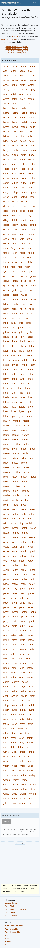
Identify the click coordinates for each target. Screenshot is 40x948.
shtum (14, 696)
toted (21, 738)
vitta (21, 770)
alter (5, 75)
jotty (29, 332)
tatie (5, 719)
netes (32, 509)
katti (22, 341)
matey (16, 425)
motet (26, 467)
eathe (15, 229)
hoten (32, 304)
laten (22, 369)
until (5, 756)
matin (6, 430)
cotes (6, 178)
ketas (31, 341)
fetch (14, 252)
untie (31, 751)
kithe (21, 350)
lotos (6, 402)
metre (6, 453)
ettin (14, 239)
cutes (24, 183)
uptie (6, 761)
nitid (14, 518)
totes (14, 742)
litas (5, 388)
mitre (31, 458)
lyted (22, 411)
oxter (6, 574)
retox (14, 654)
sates (25, 682)
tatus (6, 724)
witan (24, 784)
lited (13, 388)
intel (12, 318)
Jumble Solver (11, 903)
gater (32, 271)
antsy (6, 89)
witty (14, 793)
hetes (15, 299)
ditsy (5, 215)
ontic (14, 551)
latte (22, 378)
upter (31, 756)
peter (14, 593)
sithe (22, 700)
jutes (14, 336)
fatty (13, 248)
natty (23, 509)
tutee (30, 742)
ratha (30, 635)
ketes (15, 346)
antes (33, 80)
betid (15, 127)
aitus (22, 71)
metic (6, 448)
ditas (6, 210)
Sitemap (8, 935)
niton (21, 518)
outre (15, 570)
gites (23, 280)
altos (22, 75)
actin (15, 66)
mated (16, 420)
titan (12, 728)
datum (6, 206)
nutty (6, 537)
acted (6, 66)
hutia (31, 308)
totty (22, 742)
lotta (22, 402)
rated (31, 630)
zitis (30, 803)
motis (15, 476)
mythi (15, 500)
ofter (30, 546)
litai (30, 383)
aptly (32, 89)
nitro (5, 523)
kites (13, 350)
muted (6, 490)
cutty (6, 192)
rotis (14, 668)
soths (23, 705)
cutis (22, 187)
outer (24, 565)
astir (22, 99)
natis (15, 509)
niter (31, 514)
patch (15, 574)
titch (20, 728)
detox (25, 206)
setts (23, 691)
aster (14, 99)
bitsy (14, 136)
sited (6, 700)
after (5, 71)
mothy (26, 472)
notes (33, 528)
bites (22, 131)
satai (21, 677)
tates (21, 714)
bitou (6, 136)
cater (15, 164)
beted (15, 122)
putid (14, 621)
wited (6, 789)
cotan (22, 173)
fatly (5, 248)
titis (13, 733)
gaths (15, 276)
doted (23, 220)
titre (27, 733)
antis (14, 85)
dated (24, 197)
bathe (6, 113)
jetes (29, 327)
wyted (23, 793)
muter (16, 490)
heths (24, 299)
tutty (20, 747)
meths (26, 444)
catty (32, 164)
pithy (30, 602)
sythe (31, 710)
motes (16, 467)
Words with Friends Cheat (15, 909)
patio (6, 584)
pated (24, 574)
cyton (6, 197)
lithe (5, 392)
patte (6, 588)
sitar (32, 696)
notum (6, 532)
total (13, 738)
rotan (6, 663)
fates (30, 243)
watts (25, 780)
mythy (6, 504)
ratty (14, 644)
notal (29, 523)
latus (30, 378)
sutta (23, 710)
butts (32, 155)
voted (30, 770)
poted (15, 612)
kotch (21, 355)
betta (32, 127)
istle (5, 327)
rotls (21, 668)
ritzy (20, 658)
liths (20, 392)
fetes (31, 252)
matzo (25, 434)
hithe (6, 304)
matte (24, 430)
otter (13, 560)
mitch (25, 453)
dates (6, 201)
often (22, 546)
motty (24, 481)
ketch (6, 346)
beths (6, 127)
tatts (21, 719)
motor (24, 476)
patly (23, 584)
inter (20, 318)
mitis (23, 458)
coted (31, 173)
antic (6, 85)
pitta (21, 607)
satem (15, 682)
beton (24, 127)
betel (24, 122)
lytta (21, 416)
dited (22, 210)
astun (31, 99)
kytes (15, 364)
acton (24, 66)
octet (6, 546)
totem (30, 738)
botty (6, 150)
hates (24, 294)
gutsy (33, 285)
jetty (14, 332)
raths (14, 640)
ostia (31, 556)
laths (30, 374)
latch (6, 369)
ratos (6, 644)
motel (24, 462)
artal (5, 94)
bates (24, 108)
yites (31, 798)
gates (6, 276)
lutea (22, 406)
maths (26, 425)
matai (29, 416)
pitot (14, 607)
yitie (5, 803)
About (7, 938)
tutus (28, 747)
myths (24, 500)
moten (6, 467)
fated (22, 243)
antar (6, 80)
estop (32, 234)
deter (16, 206)
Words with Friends (9, 39)
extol (29, 239)
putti (31, 621)
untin (13, 756)
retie (5, 654)
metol (32, 448)
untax (22, 751)
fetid (5, 257)
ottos (21, 560)
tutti (13, 747)
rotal (28, 658)
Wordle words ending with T (17, 49)
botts (32, 145)
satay (30, 677)
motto (6, 481)
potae (30, 607)
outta (32, 570)
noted (15, 528)
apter (24, 89)
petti (13, 598)
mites (15, 458)
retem (23, 649)
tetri (5, 728)
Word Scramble (11, 929)
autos (30, 103)
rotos (14, 672)
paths (24, 579)
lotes (22, 397)
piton (6, 607)
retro (22, 654)
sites (14, 700)
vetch (6, 765)
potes (24, 612)
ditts (21, 215)
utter (14, 761)
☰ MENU (34, 3)
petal (31, 588)
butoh (15, 155)
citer (5, 173)
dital (33, 206)
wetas (6, 784)
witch (33, 784)
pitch (14, 602)
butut (14, 159)
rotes (6, 668)
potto (24, 616)
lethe (14, 383)
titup (5, 738)
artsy (6, 99)
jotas (21, 332)
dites (30, 210)
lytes (30, 411)
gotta (24, 285)
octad (6, 542)
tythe (6, 751)
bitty (5, 141)
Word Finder (10, 906)
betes (33, 122)
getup (6, 280)
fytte (5, 271)
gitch (15, 280)
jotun (6, 336)
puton (23, 621)
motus (6, 486)
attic (22, 103)
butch (15, 150)
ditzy (5, 220)
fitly (30, 262)
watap (32, 775)
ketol (23, 346)
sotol (31, 705)
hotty (14, 308)
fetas (6, 252)
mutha (6, 495)
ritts (13, 658)
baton (33, 113)
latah (32, 364)
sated (6, 682)
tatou (13, 719)
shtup (24, 696)
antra (22, 85)
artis (29, 94)
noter (24, 528)
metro (16, 453)
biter (14, 131)
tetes (14, 724)
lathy (6, 378)
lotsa (14, 402)
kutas (16, 360)
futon (27, 266)
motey (6, 472)
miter (6, 458)
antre (31, 85)
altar (30, 71)
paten (33, 574)
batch (6, 108)
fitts (20, 266)
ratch (23, 630)
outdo (6, 565)
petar (6, 593)
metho (16, 444)
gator (24, 276)
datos (15, 201)
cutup (15, 192)
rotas (14, 663)
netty (23, 514)
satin (6, 686)
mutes (25, 490)
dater (32, 197)
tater (13, 714)
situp (6, 705)
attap (6, 103)
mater (26, 420)
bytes (31, 159)
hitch (33, 299)
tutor (5, 747)
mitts (6, 462)
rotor (5, 672)
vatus (31, 761)
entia (32, 229)
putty (22, 626)
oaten (15, 537)
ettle (21, 239)
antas (15, 80)
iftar (5, 318)
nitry (13, 523)
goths (6, 285)
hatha (6, 299)
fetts (29, 257)
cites (13, 173)
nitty (21, 523)
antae (31, 75)
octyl (14, 546)
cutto (30, 187)
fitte (13, 266)
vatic (22, 761)
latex (6, 374)
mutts (6, 500)
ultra (14, 751)
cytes (33, 192)
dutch (24, 224)
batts (14, 117)
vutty (23, 775)
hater (15, 294)
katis (14, 341)
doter (31, 220)
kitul (13, 355)
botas (14, 141)
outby (30, 560)
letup (22, 383)
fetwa (15, 262)
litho (13, 392)
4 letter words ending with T (17, 53)
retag (31, 644)
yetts (23, 798)
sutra (14, 710)
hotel (23, 304)
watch (6, 780)
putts (14, 626)
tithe (5, 733)
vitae (14, 765)
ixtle (13, 327)
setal (6, 691)
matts (6, 434)
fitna (5, 266)
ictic (22, 313)
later (30, 369)
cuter (15, 183)
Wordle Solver (11, 915)
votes (15, 775)
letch (6, 383)
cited (30, 168)
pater (6, 579)
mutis (16, 495)
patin (32, 579)
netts (15, 514)
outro (24, 570)
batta (6, 117)
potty (6, 621)
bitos (30, 131)
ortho (23, 556)
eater (6, 229)
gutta (6, 290)
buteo (24, 150)
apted (15, 89)
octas (32, 542)
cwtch (24, 192)
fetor (13, 257)
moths (16, 472)
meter (25, 439)
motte (33, 476)
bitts (29, 136)
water (16, 780)
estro (6, 239)
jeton (6, 332)
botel (31, 141)
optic (14, 556)
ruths (30, 672)
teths (22, 724)
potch (6, 612)
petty (30, 598)
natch (24, 504)
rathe (6, 640)
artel (13, 94)
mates (6, 425)
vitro (13, 770)
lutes (13, 411)
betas (6, 122)
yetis (14, 798)
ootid (23, 551)
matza (15, 434)
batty (31, 117)
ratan (6, 630)
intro (21, 322)
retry (30, 654)
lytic (14, 416)
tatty (29, 719)
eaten (33, 224)
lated (14, 369)
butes (33, 150)
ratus (22, 644)
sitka (30, 700)
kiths (29, 350)
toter (5, 742)
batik (24, 113)
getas (33, 276)
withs (32, 789)
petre (31, 593)
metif (15, 448)
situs (14, 705)
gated (23, 271)
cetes (6, 168)
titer (28, 728)
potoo (6, 616)
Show (6, 821)
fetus (6, 262)
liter (20, 388)
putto (6, 626)
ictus (29, 313)
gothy (15, 285)
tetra (30, 724)
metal (6, 439)
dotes (6, 224)
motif (6, 476)
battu (23, 117)
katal (30, 336)
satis (14, 686)
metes (6, 444)
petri (5, 598)
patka (15, 584)
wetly (15, 784)
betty (6, 131)
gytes (23, 290)
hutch (23, 308)
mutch (26, 486)
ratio (22, 640)
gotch (32, 280)
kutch (25, 360)
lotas (14, 397)
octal (15, 542)
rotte (22, 672)
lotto (5, 406)
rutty (13, 677)
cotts (32, 178)
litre (28, 392)
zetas (22, 803)
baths (15, 113)
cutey (32, 183)
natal (15, 504)
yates (6, 798)
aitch (13, 71)
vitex (5, 770)
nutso (16, 532)
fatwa (21, 248)
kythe (24, 364)
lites (27, 388)
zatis (13, 803)
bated (15, 108)
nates (6, 509)
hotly (6, 308)
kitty (5, 355)
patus (23, 588)
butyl (22, 159)
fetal (29, 248)
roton (30, 668)
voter (6, 775)
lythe (6, 416)
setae (31, 686)
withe (24, 789)
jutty (22, 336)
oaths (32, 537)
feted (22, 252)
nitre (29, 518)
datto (24, 201)
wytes (32, 793)
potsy (15, 616)
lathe (14, 374)
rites (5, 658)
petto (21, 598)
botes (6, 145)
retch (14, 649)
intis (5, 322)
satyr (22, 686)
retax (6, 649)
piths (22, 602)
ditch (14, 210)
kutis (33, 360)
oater (23, 537)
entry (6, 234)
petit (22, 593)
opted (32, 551)
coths (15, 178)
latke (14, 378)
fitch (23, 262)
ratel (5, 635)
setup (32, 691)
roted (31, 663)
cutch (6, 183)
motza (16, 486)
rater (13, 635)
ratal (30, 626)
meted (15, 439)
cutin (14, 187)
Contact (8, 941)
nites (6, 518)
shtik (5, 696)
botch (23, 141)
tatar (5, 714)
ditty (29, 215)
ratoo (31, 640)
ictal (14, 313)
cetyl (14, 168)
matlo (15, 430)
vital (22, 765)
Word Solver (10, 912)
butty (6, 159)
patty (14, 588)
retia (31, 649)
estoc (23, 234)
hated (6, 294)
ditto (13, 215)
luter (5, 411)
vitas (30, 765)
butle (6, 155)
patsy (32, 584)
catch (6, 164)
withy (6, 793)
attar (14, 103)
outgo (6, 570)
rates (22, 635)
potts (32, 616)
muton (25, 495)
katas (6, 341)
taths (30, 714)
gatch (14, 271)
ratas (14, 630)
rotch (23, 663)
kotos (30, 355)
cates (24, 164)
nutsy (25, 532)
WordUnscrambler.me (14, 926)
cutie (6, 187)
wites (15, 789)
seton (15, 691)
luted (30, 406)
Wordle (15, 36)
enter (24, 229)
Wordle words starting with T (17, 47)
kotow (6, 360)
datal (15, 197)
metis (23, 448)
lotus (13, 406)
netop (6, 514)
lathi (22, 374)
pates (15, 579)
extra (6, 243)
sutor (6, 710)
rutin (5, 677)
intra (13, 322)
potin (33, 612)
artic (21, 94)
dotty (15, 224)
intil (28, 318)
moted (15, 462)
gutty (14, 290)
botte (24, 145)
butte (23, 155)
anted (24, 80)
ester (14, 234)
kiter (5, 350)
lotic (30, 397)
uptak (22, 756)
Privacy (8, 944)
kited (32, 346)
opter (6, 556)
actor (32, 66)
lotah (6, 397)
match (6, 420)
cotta (23, 178)
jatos (20, 327)
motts (15, 481)
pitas (6, 602)
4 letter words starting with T (17, 51)
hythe (6, 313)
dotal (14, 220)
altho (13, 75)
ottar (5, 560)
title (20, 733)
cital (22, 168)
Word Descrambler (12, 932)
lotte (29, 402)
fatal (14, 243)
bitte (22, 136)
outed (15, 565)
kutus (6, 364)
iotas (29, 322)
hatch (32, 290)
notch (6, 528)
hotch (15, 304)
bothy (15, 145)
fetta (21, 257)
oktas (6, 551)
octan (24, 542)
